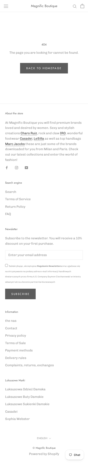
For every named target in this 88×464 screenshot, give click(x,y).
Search (10, 192)
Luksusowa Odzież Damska (25, 389)
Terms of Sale (15, 343)
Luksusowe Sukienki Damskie (27, 404)
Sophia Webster (17, 419)
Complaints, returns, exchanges (29, 365)
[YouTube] (26, 167)
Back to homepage (44, 68)
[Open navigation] (6, 6)
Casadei (26, 138)
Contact (11, 328)
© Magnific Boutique (44, 448)
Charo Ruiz (29, 133)
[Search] (75, 6)
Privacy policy (15, 335)
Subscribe (20, 294)
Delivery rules (15, 358)
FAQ (8, 214)
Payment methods (19, 350)
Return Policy (15, 207)
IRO (63, 133)
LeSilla (39, 138)
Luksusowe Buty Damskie (24, 397)
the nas (10, 321)
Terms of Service (18, 199)
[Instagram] (16, 167)
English (42, 438)
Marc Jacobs (15, 144)
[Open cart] (82, 6)
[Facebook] (6, 167)
